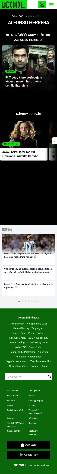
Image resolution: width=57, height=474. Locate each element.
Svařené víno (35, 347)
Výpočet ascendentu (17, 361)
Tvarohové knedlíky (40, 361)
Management (34, 391)
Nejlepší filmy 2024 (37, 323)
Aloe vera (43, 352)
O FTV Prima (12, 391)
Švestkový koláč (39, 366)
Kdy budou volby (17, 337)
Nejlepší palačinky (18, 366)
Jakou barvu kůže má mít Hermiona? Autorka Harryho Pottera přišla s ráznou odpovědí (20, 154)
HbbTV (10, 405)
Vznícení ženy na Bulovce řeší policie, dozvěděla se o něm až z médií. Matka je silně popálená (28, 270)
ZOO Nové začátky (38, 337)
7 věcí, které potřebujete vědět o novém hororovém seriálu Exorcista (23, 81)
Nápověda (33, 418)
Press (31, 395)
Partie (31, 333)
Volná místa (12, 395)
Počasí (40, 333)
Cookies (10, 418)
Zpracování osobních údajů (35, 411)
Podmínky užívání (15, 410)
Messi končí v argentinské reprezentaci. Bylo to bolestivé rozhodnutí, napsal (27, 255)
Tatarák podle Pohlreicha (22, 352)
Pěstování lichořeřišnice (28, 356)
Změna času (19, 333)
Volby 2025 (20, 347)
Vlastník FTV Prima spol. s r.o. (15, 424)
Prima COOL (18, 16)
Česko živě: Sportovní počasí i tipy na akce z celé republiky (28, 286)
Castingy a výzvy (35, 400)
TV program (38, 328)
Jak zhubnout (17, 323)
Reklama (11, 400)
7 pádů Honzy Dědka (37, 342)
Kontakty (32, 405)
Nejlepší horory (21, 328)
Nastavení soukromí (33, 432)
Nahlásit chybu (13, 431)
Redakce (32, 423)
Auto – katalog (17, 342)
